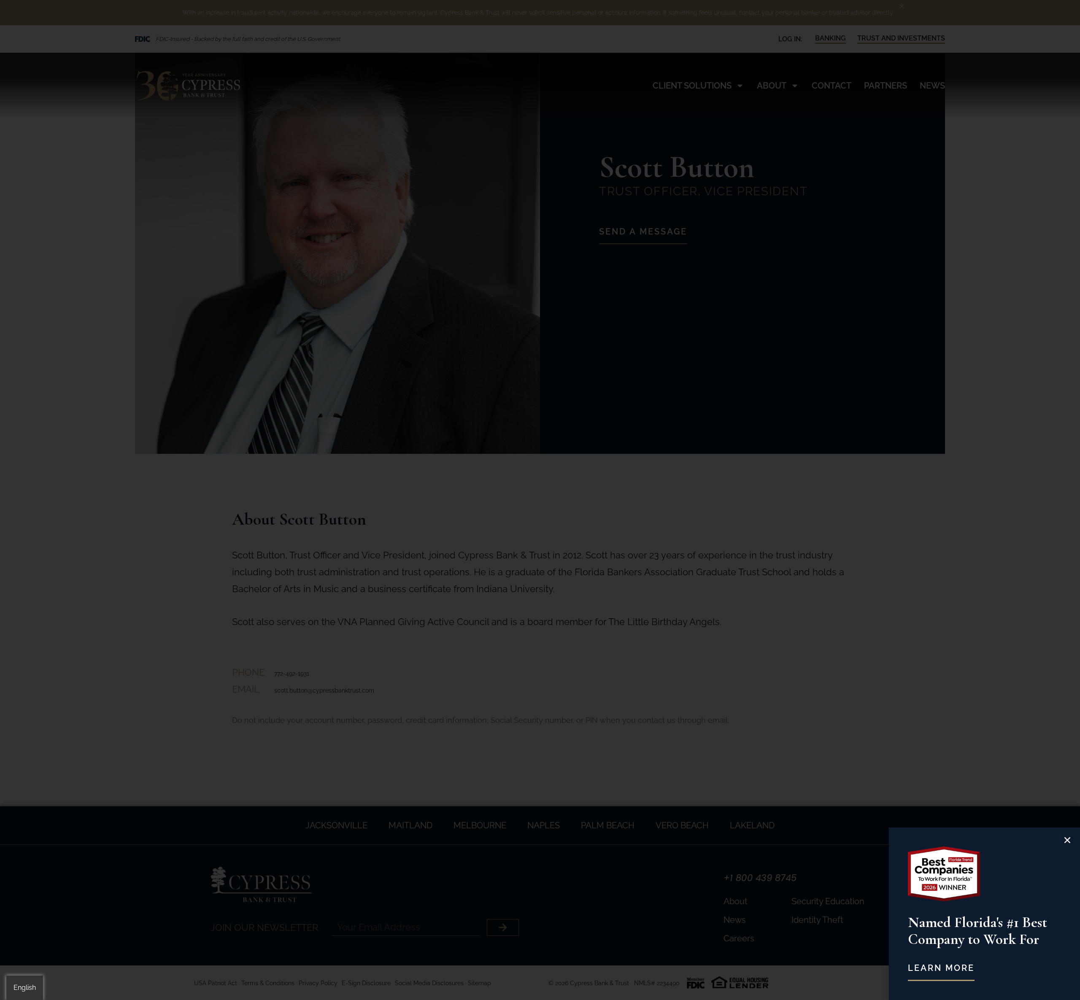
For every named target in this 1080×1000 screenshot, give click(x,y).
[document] (540, 500)
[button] (1067, 840)
